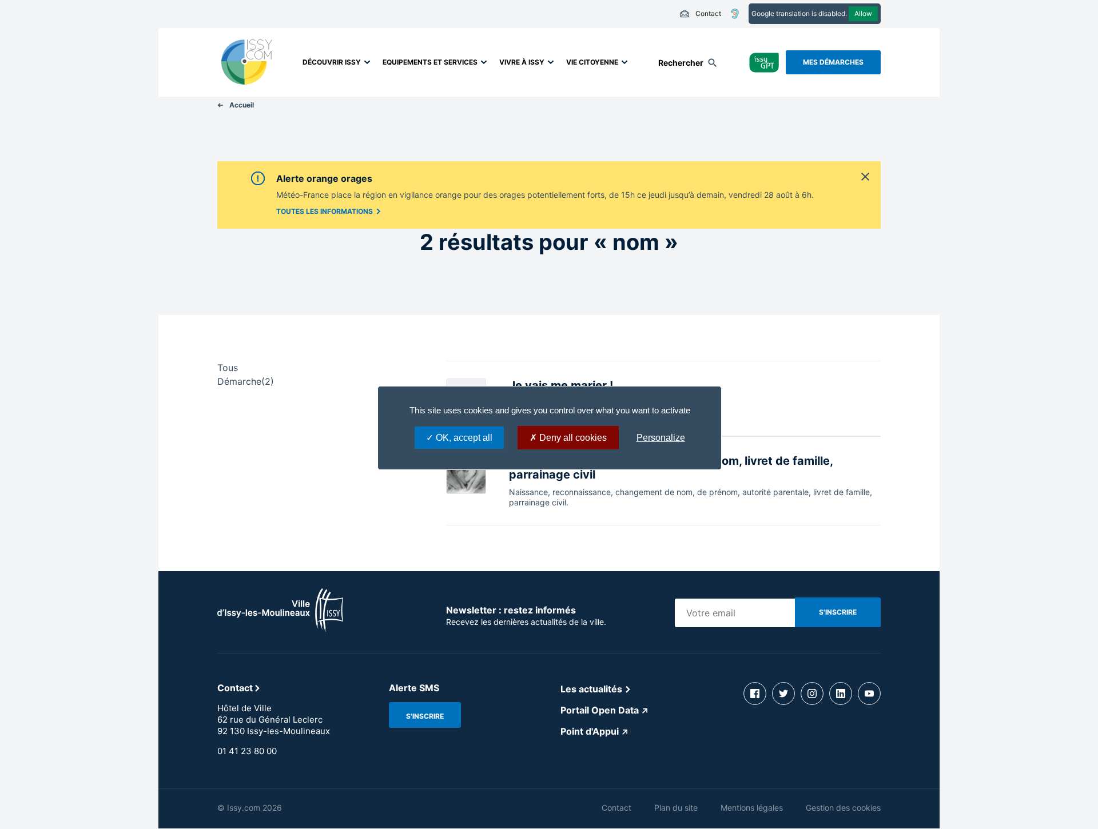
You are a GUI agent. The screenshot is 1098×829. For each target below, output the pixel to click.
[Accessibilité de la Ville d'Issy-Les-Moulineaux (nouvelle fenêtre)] (735, 14)
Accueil (241, 105)
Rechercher (680, 62)
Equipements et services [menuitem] (430, 62)
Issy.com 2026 (254, 807)
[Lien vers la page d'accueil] (280, 629)
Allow (863, 13)
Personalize (660, 438)
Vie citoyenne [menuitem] (592, 62)
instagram (812, 693)
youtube (869, 693)
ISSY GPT (764, 62)
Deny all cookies (572, 438)
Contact (700, 14)
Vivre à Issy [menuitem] (521, 62)
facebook (754, 693)
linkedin (840, 693)
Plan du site (676, 807)
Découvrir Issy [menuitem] (332, 62)
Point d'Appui (589, 731)
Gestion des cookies (843, 807)
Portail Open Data (599, 710)
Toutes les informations (324, 211)
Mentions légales (752, 807)
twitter (783, 693)
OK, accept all (462, 438)
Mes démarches (833, 62)
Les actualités (591, 689)
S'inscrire (425, 716)
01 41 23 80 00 (247, 751)
